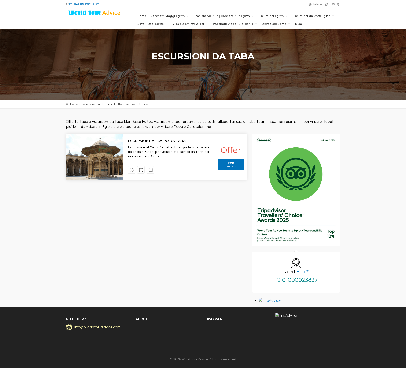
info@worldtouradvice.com (84, 3)
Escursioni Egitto (271, 16)
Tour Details (231, 164)
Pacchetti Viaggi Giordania (233, 23)
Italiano (317, 4)
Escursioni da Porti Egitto (312, 16)
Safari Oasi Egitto (151, 23)
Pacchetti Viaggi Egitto (168, 16)
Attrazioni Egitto (274, 23)
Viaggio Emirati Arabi (189, 23)
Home (141, 16)
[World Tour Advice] (94, 13)
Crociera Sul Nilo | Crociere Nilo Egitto (222, 16)
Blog (298, 23)
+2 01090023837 (296, 280)
